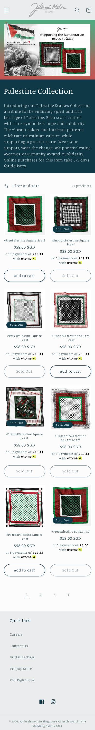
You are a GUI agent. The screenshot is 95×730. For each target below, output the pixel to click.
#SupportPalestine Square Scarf (71, 242)
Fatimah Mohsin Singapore (38, 721)
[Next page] (68, 594)
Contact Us (19, 646)
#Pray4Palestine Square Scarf (24, 338)
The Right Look (22, 680)
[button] (6, 10)
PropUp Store (21, 668)
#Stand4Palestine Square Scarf (24, 436)
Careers (16, 634)
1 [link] (27, 594)
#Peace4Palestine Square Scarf (24, 536)
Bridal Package (22, 657)
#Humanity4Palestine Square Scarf (70, 438)
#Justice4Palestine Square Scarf (70, 338)
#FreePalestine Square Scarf (24, 240)
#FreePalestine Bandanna (70, 531)
